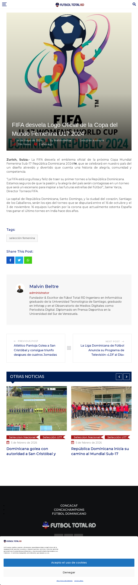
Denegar (69, 572)
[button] (119, 376)
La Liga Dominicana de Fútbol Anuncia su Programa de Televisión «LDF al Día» (102, 350)
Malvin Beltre (62, 140)
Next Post (113, 341)
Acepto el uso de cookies (69, 562)
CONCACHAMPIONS (69, 509)
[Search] (134, 4)
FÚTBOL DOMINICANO (69, 513)
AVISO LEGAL (78, 581)
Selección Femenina (22, 238)
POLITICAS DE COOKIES (65, 581)
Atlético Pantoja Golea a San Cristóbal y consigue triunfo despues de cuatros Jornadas (35, 350)
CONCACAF (69, 505)
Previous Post (28, 341)
